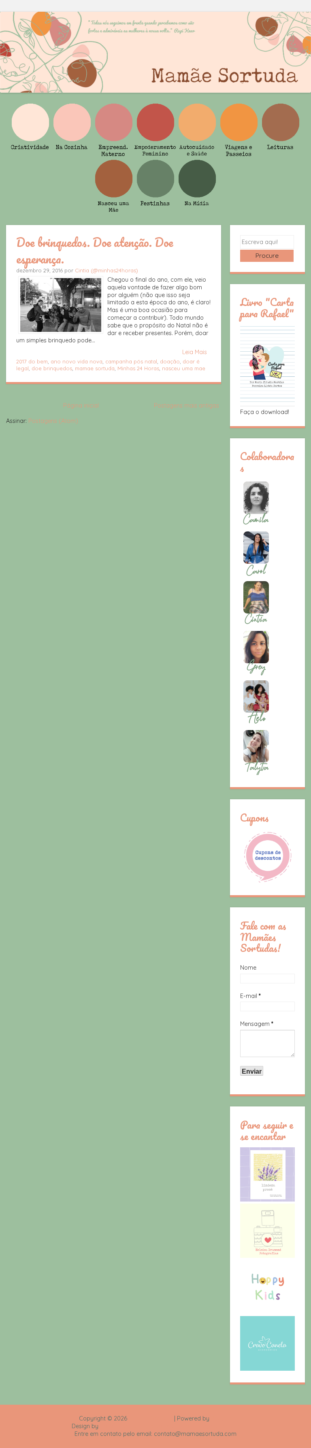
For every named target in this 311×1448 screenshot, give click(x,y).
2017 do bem (32, 361)
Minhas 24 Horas (138, 368)
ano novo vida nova (76, 361)
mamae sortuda (95, 368)
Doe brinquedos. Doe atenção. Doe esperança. (94, 250)
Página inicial (81, 405)
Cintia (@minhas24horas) (106, 270)
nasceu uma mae (183, 368)
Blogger (221, 1418)
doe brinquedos (52, 368)
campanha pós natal (131, 361)
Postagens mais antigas (186, 405)
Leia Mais (194, 352)
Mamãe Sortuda (151, 1418)
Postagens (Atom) (53, 421)
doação (170, 361)
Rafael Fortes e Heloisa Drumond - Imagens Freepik (169, 1426)
